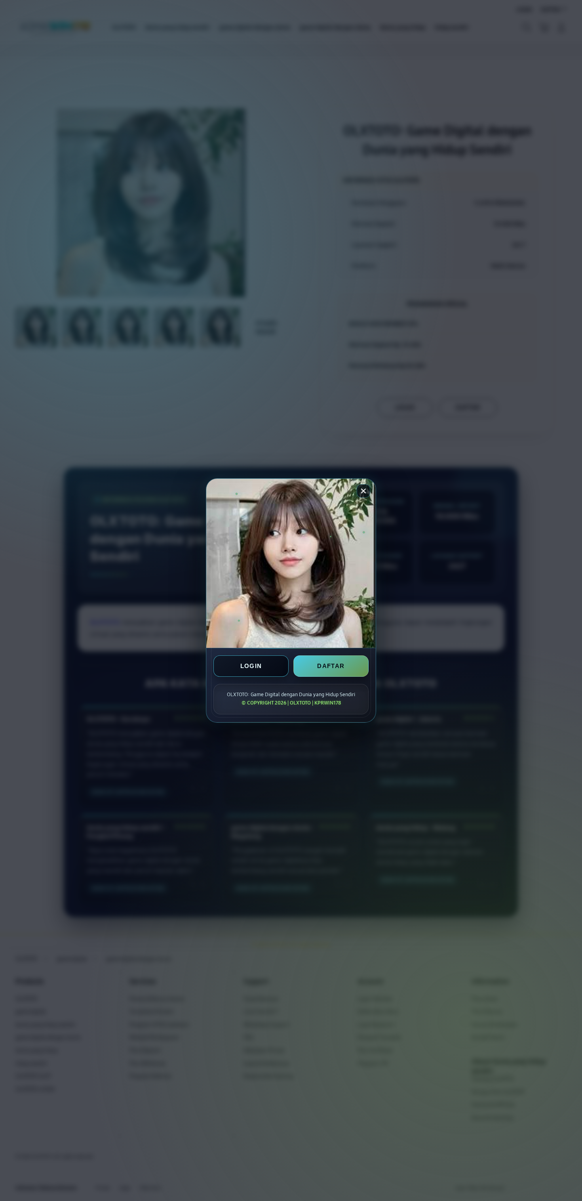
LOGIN (251, 666)
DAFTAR (330, 666)
